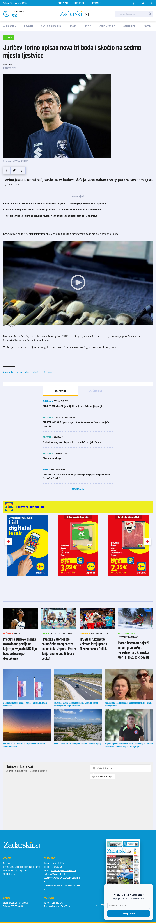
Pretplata (63, 3)
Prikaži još (77, 489)
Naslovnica (9, 26)
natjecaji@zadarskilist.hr (55, 874)
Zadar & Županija (51, 26)
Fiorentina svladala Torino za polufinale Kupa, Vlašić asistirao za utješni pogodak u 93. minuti (51, 215)
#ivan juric (8, 372)
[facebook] (134, 2)
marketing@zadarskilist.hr (63, 870)
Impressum (96, 3)
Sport (73, 26)
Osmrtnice (129, 26)
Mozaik (147, 26)
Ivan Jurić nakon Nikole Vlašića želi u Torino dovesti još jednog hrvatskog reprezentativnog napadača (55, 203)
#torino (36, 372)
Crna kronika (107, 26)
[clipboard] (22, 170)
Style (88, 26)
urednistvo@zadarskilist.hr (15, 902)
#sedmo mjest (23, 372)
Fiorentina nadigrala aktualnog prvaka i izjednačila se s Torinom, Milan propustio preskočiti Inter (53, 209)
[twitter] (143, 2)
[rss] (152, 2)
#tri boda (48, 372)
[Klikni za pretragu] (150, 14)
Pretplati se (129, 913)
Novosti (28, 26)
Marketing (79, 3)
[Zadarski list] (75, 14)
